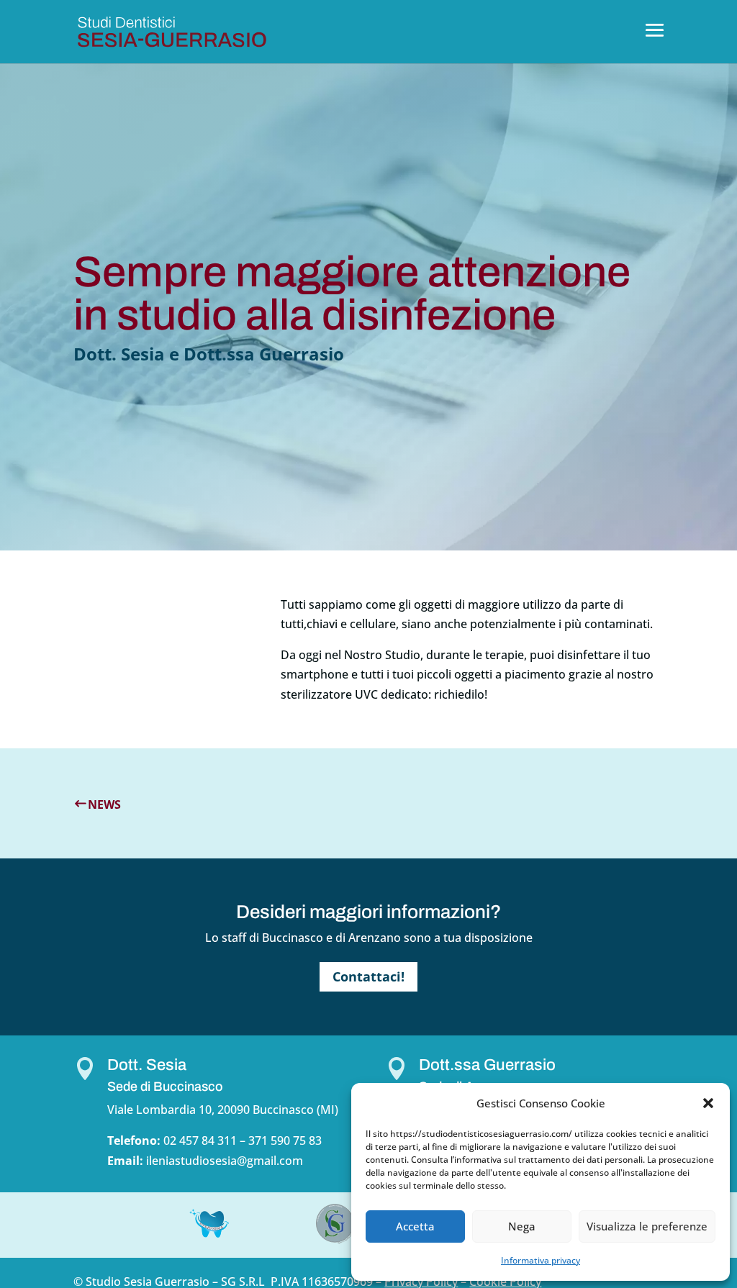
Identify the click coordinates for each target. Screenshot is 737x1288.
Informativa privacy (540, 1260)
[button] (708, 1103)
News (104, 804)
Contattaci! (368, 976)
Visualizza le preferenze (647, 1226)
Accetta (415, 1226)
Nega (521, 1226)
